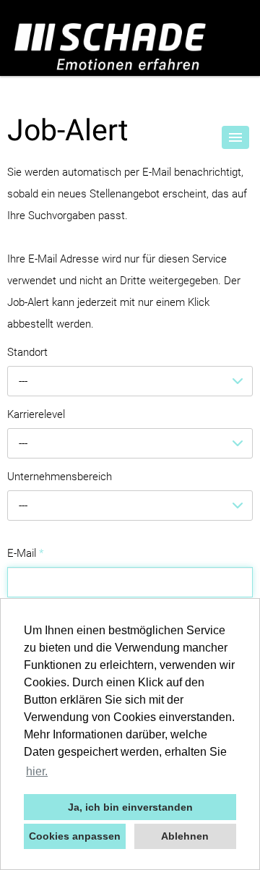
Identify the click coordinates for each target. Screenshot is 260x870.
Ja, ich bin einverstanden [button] (130, 807)
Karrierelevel (36, 414)
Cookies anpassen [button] (75, 836)
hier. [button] (37, 771)
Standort (27, 352)
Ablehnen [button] (185, 836)
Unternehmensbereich (59, 476)
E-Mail (25, 553)
